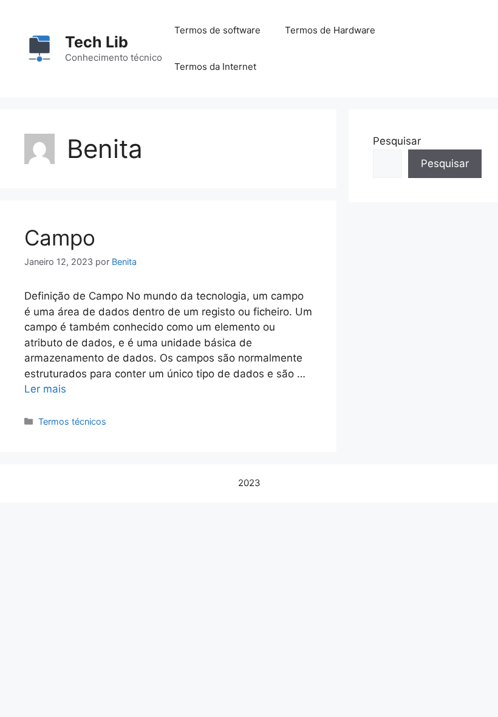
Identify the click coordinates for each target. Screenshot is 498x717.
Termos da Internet (215, 66)
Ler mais (45, 389)
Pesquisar (397, 141)
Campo (59, 237)
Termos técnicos (72, 421)
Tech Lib (96, 42)
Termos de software (217, 30)
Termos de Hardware (330, 30)
